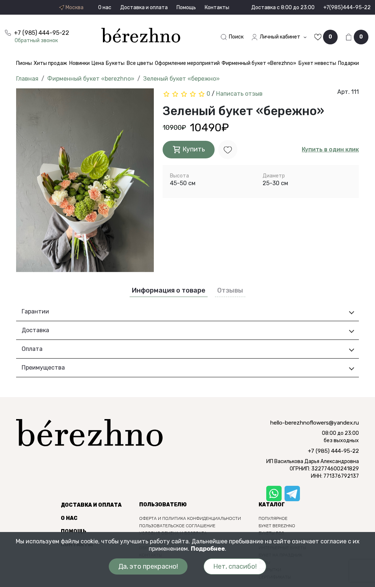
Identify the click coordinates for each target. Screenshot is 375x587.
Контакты (217, 7)
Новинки (79, 63)
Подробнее (208, 548)
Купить (193, 149)
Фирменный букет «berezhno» (90, 78)
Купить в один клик (330, 149)
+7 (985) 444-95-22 (333, 451)
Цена (98, 63)
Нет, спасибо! (235, 566)
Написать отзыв (239, 93)
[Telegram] (292, 493)
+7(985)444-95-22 (347, 7)
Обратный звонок (36, 40)
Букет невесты (317, 63)
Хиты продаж (50, 63)
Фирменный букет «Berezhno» (259, 63)
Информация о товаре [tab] (168, 290)
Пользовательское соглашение (177, 525)
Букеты (115, 63)
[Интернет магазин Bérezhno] (140, 34)
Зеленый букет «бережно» (181, 78)
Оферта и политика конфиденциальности (190, 518)
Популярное (273, 518)
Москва (73, 8)
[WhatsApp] (274, 493)
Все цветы (140, 63)
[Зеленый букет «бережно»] (85, 182)
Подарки (348, 63)
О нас (104, 7)
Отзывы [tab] (230, 290)
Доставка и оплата (144, 7)
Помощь (186, 7)
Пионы (24, 63)
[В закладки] (227, 149)
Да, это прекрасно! (148, 566)
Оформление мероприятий (187, 63)
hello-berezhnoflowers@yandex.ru (314, 422)
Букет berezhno (277, 525)
